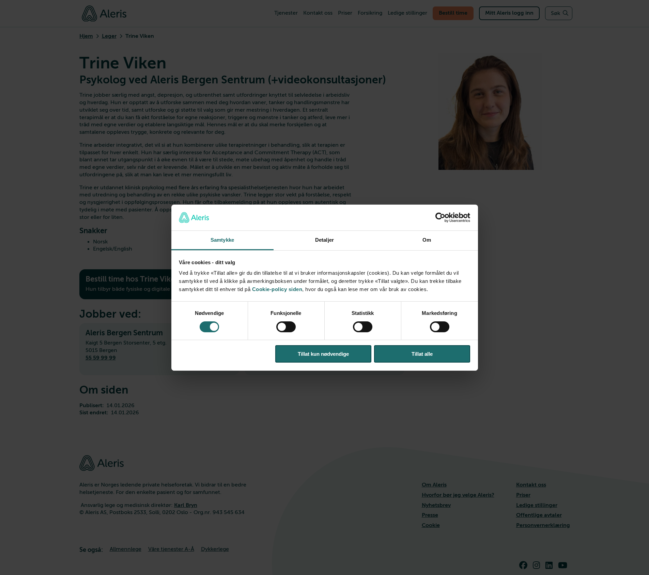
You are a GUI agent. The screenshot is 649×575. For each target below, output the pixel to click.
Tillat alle (422, 354)
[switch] (286, 326)
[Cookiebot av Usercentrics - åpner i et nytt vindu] (440, 217)
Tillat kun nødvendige (323, 354)
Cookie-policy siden (277, 289)
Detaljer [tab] (324, 240)
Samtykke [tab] (222, 240)
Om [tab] (426, 240)
